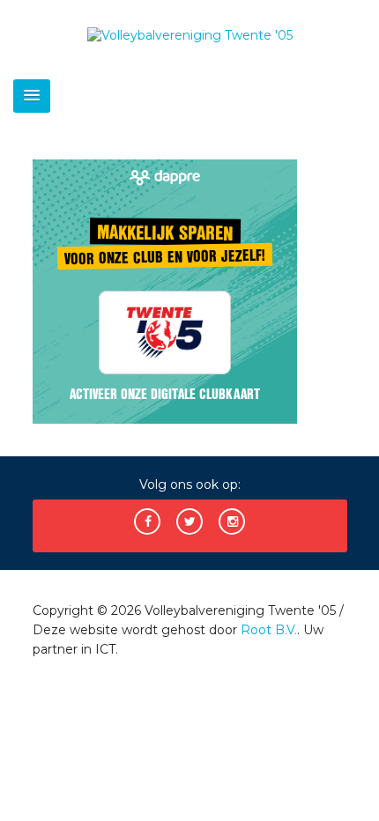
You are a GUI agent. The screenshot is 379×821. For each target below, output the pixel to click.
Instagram (232, 521)
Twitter (189, 521)
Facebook (147, 521)
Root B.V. (269, 630)
